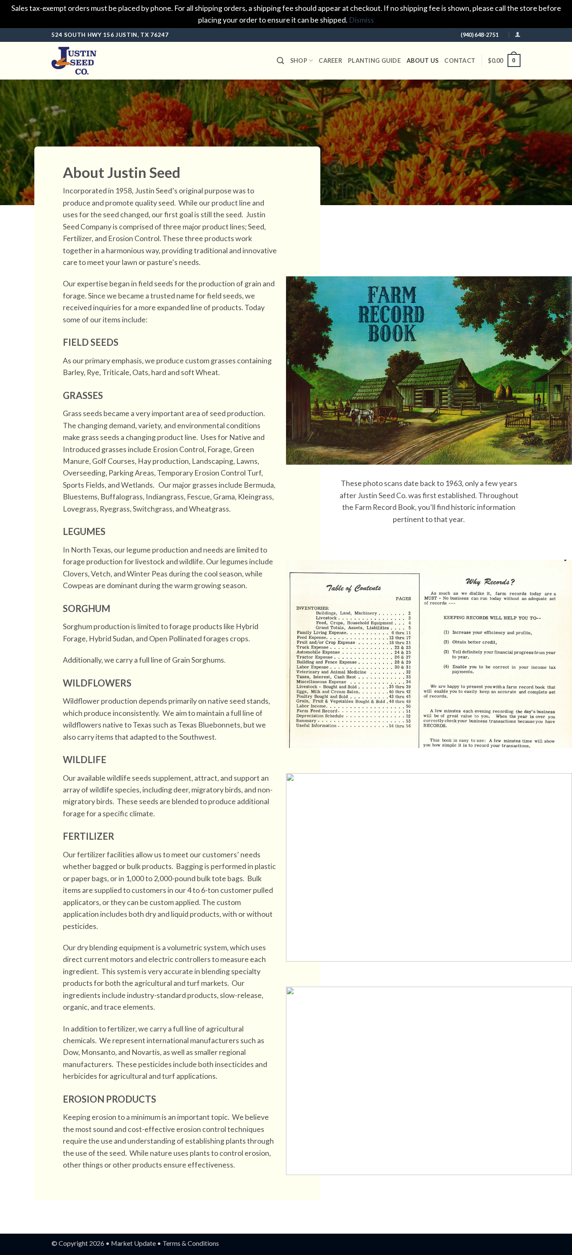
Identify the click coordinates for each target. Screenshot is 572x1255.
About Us (422, 60)
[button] (517, 34)
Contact (459, 60)
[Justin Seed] (93, 61)
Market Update (133, 1243)
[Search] (280, 60)
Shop (298, 60)
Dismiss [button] (361, 19)
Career (330, 60)
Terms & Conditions (190, 1243)
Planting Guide (374, 60)
